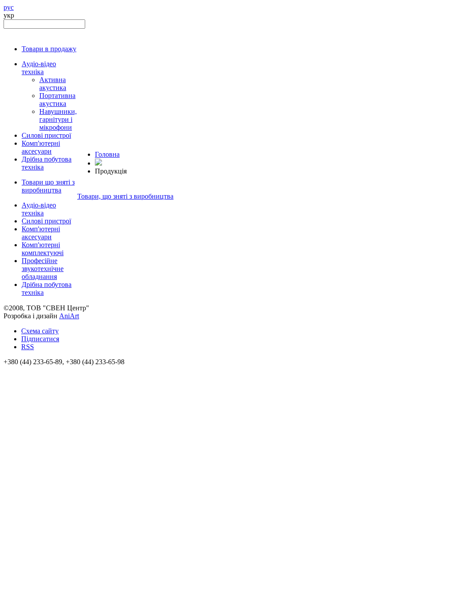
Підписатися (40, 339)
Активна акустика (52, 83)
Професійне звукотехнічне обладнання (43, 268)
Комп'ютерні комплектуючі (43, 248)
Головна (107, 154)
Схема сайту (40, 331)
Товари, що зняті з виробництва (125, 196)
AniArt (69, 316)
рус (9, 7)
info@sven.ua (23, 369)
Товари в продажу (49, 49)
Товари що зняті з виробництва (48, 186)
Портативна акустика (57, 99)
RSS (27, 346)
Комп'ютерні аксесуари (41, 147)
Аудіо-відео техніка (39, 67)
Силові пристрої (46, 135)
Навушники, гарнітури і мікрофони (58, 119)
